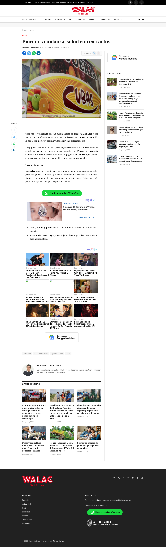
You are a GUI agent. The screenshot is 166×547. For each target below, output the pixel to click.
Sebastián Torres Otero (30, 47)
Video (24, 35)
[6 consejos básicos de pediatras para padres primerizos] (89, 433)
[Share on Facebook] (24, 53)
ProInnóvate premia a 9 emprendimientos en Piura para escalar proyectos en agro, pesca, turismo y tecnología (33, 412)
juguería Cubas (57, 354)
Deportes (118, 19)
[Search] (139, 19)
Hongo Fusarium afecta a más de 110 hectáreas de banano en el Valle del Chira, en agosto (62, 447)
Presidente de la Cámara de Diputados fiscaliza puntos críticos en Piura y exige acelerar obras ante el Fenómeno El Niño (62, 412)
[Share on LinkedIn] (38, 53)
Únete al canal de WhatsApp (64, 193)
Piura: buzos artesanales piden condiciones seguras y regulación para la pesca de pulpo (89, 409)
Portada (48, 19)
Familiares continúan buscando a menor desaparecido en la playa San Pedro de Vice (65, 2)
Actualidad (60, 19)
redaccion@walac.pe (103, 500)
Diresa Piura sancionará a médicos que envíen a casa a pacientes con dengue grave (130, 158)
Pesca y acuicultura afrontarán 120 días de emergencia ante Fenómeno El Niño (33, 447)
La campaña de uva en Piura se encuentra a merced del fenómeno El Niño (131, 81)
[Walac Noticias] (83, 11)
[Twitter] (14, 137)
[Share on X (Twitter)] (29, 53)
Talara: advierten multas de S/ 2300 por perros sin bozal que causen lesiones (131, 129)
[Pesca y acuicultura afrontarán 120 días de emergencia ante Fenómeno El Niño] (34, 433)
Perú (71, 19)
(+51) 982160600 (100, 505)
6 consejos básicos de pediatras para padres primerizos (88, 445)
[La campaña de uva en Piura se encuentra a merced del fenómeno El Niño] (112, 82)
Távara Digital (58, 541)
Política (92, 19)
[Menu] (143, 19)
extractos (27, 354)
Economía (80, 19)
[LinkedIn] (14, 150)
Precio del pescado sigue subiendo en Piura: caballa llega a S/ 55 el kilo (129, 144)
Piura (68, 354)
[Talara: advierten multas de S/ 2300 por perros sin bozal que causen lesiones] (112, 130)
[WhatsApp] (14, 144)
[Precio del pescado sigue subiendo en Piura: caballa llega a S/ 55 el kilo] (112, 144)
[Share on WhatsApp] (34, 53)
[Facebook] (14, 130)
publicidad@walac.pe (122, 500)
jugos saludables (41, 354)
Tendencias (104, 19)
